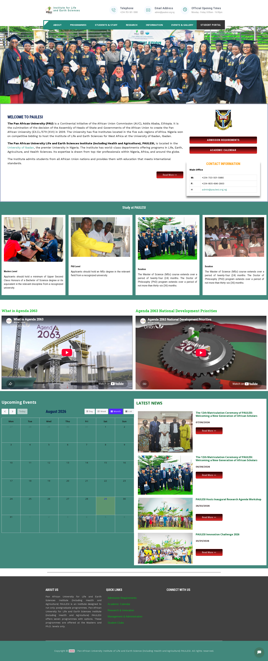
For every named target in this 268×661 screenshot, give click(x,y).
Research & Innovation (121, 610)
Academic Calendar (119, 604)
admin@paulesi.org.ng (214, 189)
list (130, 411)
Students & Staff (106, 24)
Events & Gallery (182, 24)
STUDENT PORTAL (211, 25)
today (22, 411)
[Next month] (12, 411)
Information (154, 24)
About (57, 24)
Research (131, 24)
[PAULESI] (63, 10)
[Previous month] (5, 411)
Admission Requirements (122, 597)
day (91, 411)
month (117, 411)
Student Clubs (116, 622)
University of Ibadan (20, 147)
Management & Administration (125, 616)
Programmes (78, 24)
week (103, 411)
